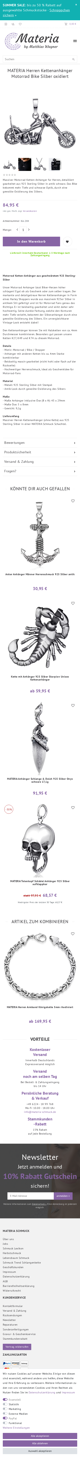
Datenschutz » (39, 1204)
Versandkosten (29, 211)
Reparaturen (10, 1324)
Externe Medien (18, 1413)
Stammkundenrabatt (15, 1338)
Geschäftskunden (13, 1267)
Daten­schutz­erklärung (16, 1276)
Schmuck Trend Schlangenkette (22, 1262)
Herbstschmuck (12, 1253)
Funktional (15, 1423)
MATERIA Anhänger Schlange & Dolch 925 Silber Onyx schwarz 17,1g (40, 780)
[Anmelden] (6, 24)
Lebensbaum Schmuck (16, 1258)
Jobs (5, 1243)
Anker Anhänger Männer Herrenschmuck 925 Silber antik (40, 574)
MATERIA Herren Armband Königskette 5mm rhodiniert (40, 1007)
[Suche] (73, 59)
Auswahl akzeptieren (40, 1451)
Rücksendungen (12, 1315)
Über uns (8, 1239)
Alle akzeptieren (40, 1436)
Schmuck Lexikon (13, 1248)
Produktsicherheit (17, 452)
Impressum (9, 1272)
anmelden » (63, 1196)
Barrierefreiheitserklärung (18, 1286)
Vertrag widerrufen (17, 1346)
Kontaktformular (13, 1306)
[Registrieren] (13, 24)
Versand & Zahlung (19, 461)
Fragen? (10, 471)
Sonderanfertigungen (16, 1329)
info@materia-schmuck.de (40, 1112)
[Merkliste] (19, 24)
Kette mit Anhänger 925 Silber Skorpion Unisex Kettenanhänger (40, 678)
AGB (5, 1281)
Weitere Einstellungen (16, 1427)
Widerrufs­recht (12, 1290)
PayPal (13, 1418)
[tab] (40, 443)
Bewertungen (14, 442)
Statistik (14, 1404)
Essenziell (15, 1399)
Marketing (15, 1409)
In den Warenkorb (31, 241)
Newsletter (9, 1320)
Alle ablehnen (40, 1443)
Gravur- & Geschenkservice (19, 1334)
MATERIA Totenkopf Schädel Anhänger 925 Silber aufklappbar (40, 883)
